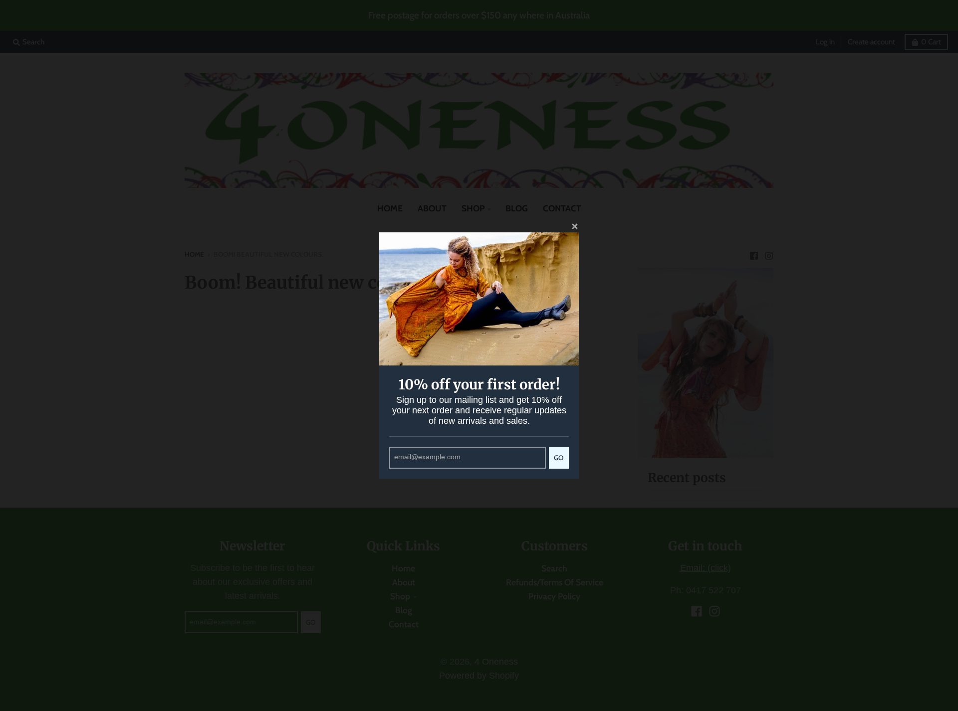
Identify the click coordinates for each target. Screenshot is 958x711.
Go (559, 458)
